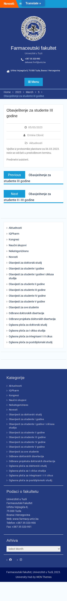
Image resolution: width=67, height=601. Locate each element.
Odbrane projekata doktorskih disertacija (32, 318)
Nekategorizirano (19, 251)
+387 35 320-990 (32, 59)
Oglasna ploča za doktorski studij (28, 324)
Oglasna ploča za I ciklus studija (27, 330)
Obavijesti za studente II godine (27, 284)
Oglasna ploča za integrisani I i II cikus (30, 336)
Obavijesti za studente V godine (27, 301)
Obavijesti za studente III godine (27, 289)
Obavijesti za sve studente (24, 307)
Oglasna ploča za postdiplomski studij (30, 342)
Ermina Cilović (35, 135)
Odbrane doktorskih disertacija (26, 313)
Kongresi (14, 239)
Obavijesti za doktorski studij (25, 262)
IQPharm (14, 233)
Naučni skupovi (17, 245)
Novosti (13, 256)
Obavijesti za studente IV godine (27, 295)
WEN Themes (44, 576)
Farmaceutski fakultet (33, 48)
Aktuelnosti (35, 143)
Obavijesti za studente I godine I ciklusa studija (31, 276)
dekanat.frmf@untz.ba (35, 62)
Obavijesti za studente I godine (26, 268)
